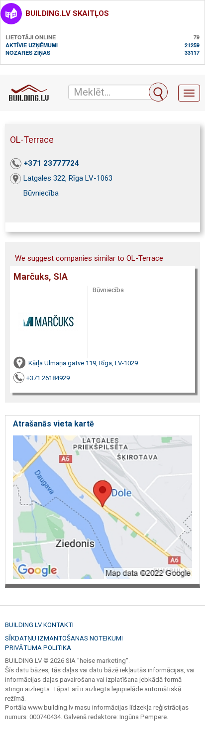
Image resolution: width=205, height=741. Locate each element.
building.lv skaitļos (67, 13)
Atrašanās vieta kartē (53, 423)
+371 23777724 (51, 163)
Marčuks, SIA (40, 276)
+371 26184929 (48, 378)
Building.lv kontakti (39, 625)
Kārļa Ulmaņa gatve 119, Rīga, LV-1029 (83, 363)
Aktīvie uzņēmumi (31, 45)
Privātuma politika (38, 647)
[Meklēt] (158, 92)
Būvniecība (41, 193)
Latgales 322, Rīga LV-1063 (67, 178)
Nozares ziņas (27, 52)
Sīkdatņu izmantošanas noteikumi (64, 638)
